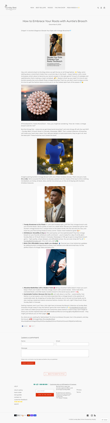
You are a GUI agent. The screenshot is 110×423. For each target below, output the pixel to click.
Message (24, 348)
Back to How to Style (56, 374)
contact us (17, 397)
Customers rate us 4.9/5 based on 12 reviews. (63, 384)
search (16, 404)
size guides (18, 395)
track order (18, 392)
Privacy (65, 397)
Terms (60, 397)
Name (23, 341)
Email (58, 341)
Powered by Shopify (90, 419)
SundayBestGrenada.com (32, 241)
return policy (18, 390)
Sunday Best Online (78, 419)
